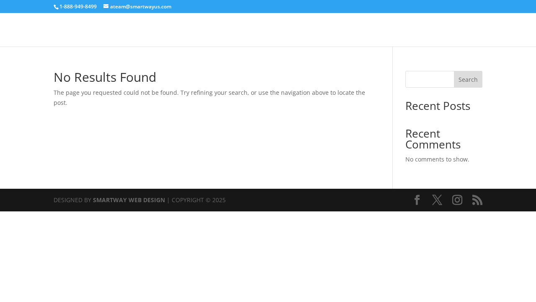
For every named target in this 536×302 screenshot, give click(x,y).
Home (441, 30)
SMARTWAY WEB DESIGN (129, 200)
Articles (471, 30)
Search (468, 79)
